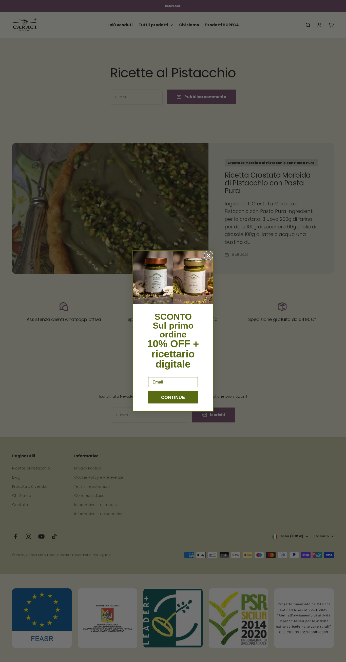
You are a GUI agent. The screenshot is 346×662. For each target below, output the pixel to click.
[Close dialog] (208, 255)
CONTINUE (173, 397)
